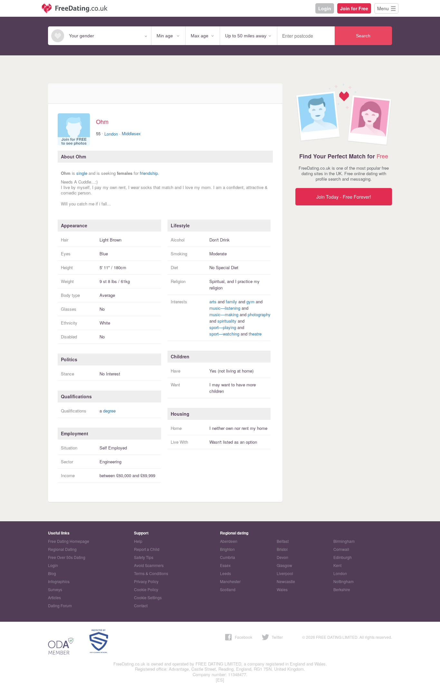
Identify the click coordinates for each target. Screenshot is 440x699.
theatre (255, 334)
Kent (337, 565)
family (231, 301)
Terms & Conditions (151, 573)
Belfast (283, 541)
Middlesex (131, 133)
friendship (149, 173)
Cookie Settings (148, 597)
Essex (225, 565)
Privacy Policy (146, 581)
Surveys (55, 589)
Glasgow (284, 565)
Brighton (227, 549)
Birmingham (344, 541)
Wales (282, 589)
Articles (54, 597)
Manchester (230, 581)
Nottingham (343, 581)
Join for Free (354, 8)
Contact (141, 605)
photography (259, 314)
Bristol (282, 549)
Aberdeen (228, 541)
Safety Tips (143, 557)
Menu (383, 8)
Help (138, 541)
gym (250, 301)
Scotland (227, 589)
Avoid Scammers (149, 565)
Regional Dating (62, 549)
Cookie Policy (146, 589)
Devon (282, 557)
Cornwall (341, 549)
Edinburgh (342, 557)
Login (324, 8)
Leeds (225, 573)
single (81, 173)
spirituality (226, 321)
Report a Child (146, 549)
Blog (52, 573)
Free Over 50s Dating (66, 557)
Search (363, 35)
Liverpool (285, 573)
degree (109, 411)
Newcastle (286, 581)
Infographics (59, 581)
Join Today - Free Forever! (343, 197)
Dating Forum (60, 605)
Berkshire (341, 589)
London (111, 134)
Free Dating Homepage (68, 541)
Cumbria (227, 557)
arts (212, 301)
